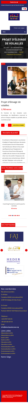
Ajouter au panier (18, 125)
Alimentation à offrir (7, 333)
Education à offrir (6, 342)
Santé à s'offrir (5, 340)
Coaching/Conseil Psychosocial (14, 204)
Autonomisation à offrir (8, 346)
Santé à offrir (5, 337)
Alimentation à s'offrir (7, 335)
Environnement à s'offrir (8, 353)
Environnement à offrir (7, 351)
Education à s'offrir (6, 344)
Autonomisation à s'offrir (8, 349)
